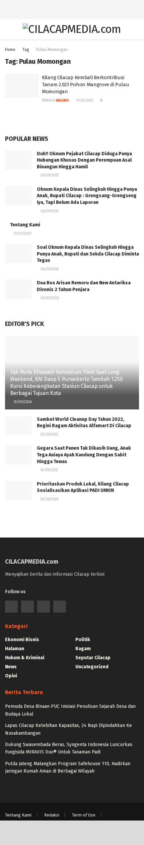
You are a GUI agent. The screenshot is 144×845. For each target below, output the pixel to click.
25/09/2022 (49, 435)
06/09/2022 (49, 211)
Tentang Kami (25, 225)
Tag (25, 49)
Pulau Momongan (52, 49)
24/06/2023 (49, 499)
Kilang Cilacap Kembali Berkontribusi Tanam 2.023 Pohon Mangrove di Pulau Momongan (85, 84)
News (11, 667)
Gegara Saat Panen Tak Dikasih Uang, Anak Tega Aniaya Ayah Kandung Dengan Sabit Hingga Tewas (84, 454)
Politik (82, 639)
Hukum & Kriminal (24, 658)
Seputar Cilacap (93, 658)
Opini (11, 676)
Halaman (14, 649)
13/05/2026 (22, 402)
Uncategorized (92, 667)
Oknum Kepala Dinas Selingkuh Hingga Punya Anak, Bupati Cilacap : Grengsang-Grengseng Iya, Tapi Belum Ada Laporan (87, 195)
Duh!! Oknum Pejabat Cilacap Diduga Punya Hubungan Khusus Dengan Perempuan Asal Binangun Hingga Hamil (84, 160)
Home (10, 49)
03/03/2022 (49, 298)
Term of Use (83, 815)
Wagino (62, 101)
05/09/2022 (49, 175)
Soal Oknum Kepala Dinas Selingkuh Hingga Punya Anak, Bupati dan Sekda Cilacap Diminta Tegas (88, 253)
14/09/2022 (49, 470)
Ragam (83, 649)
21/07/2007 (22, 234)
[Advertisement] (72, 8)
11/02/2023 (84, 101)
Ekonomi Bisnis (22, 639)
